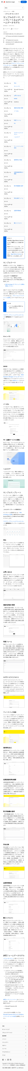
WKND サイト (16, 380)
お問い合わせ (17, 95)
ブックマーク (7, 28)
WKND (15, 98)
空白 (15, 83)
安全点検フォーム (18, 198)
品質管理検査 (17, 210)
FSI (14, 123)
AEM (13, 11)
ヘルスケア (17, 137)
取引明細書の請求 (18, 186)
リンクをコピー (16, 28)
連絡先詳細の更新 (18, 108)
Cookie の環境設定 (20, 1065)
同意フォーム (17, 120)
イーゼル (16, 111)
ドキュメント (6, 11)
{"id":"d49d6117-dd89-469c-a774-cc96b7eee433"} (12, 34)
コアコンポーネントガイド (12, 14)
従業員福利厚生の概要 (18, 173)
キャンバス (17, 86)
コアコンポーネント (8, 958)
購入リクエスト (18, 223)
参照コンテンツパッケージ (10, 999)
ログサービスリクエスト (18, 133)
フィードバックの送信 (18, 147)
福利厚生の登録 (18, 160)
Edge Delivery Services (16, 254)
